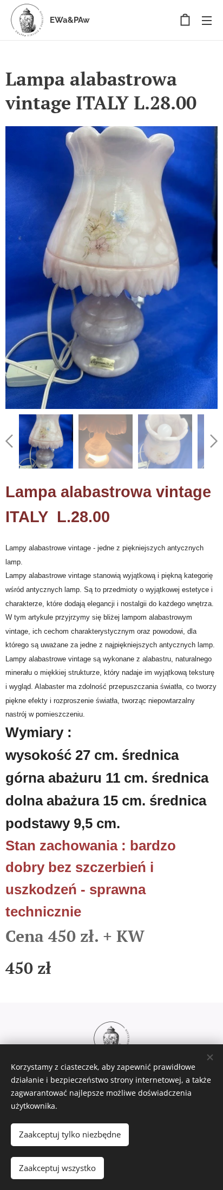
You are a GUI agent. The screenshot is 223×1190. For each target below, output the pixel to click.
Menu (207, 20)
